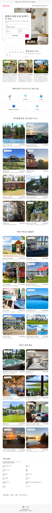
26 (15, 52)
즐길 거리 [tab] (19, 461)
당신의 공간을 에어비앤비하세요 (39, 5)
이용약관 (30, 510)
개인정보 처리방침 (23, 510)
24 (9, 52)
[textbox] (11, 32)
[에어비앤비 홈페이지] (6, 6)
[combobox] (17, 27)
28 (20, 52)
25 (12, 52)
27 (17, 52)
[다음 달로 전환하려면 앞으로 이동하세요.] (22, 35)
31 (9, 55)
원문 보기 (33, 1)
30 (7, 55)
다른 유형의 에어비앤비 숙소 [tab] (9, 461)
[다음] (28, 57)
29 (23, 52)
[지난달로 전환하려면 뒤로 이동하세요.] (7, 35)
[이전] (23, 57)
